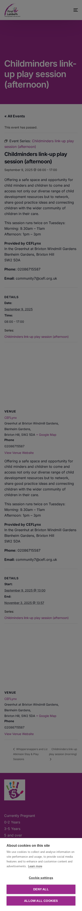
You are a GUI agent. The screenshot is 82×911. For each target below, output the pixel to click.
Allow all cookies (41, 901)
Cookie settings (41, 877)
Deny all (41, 889)
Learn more (35, 866)
